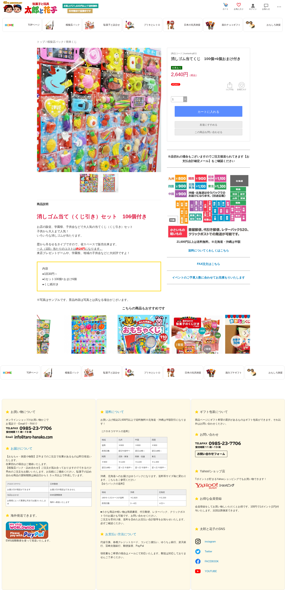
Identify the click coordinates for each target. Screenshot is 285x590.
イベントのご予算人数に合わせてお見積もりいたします (208, 277)
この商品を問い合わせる (208, 132)
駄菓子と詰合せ (112, 24)
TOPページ (34, 24)
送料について (114, 411)
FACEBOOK (212, 561)
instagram (210, 541)
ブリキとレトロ (152, 24)
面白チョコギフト (231, 24)
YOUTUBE (211, 571)
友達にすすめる (208, 124)
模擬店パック (73, 24)
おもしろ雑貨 (274, 24)
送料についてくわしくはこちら (208, 250)
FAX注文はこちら (208, 263)
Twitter (208, 551)
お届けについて (21, 448)
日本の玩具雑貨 (192, 24)
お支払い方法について (120, 534)
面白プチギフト (233, 372)
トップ (41, 41)
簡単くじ (71, 41)
